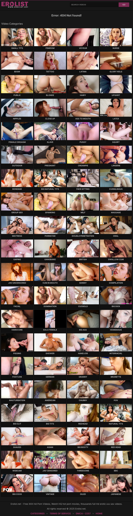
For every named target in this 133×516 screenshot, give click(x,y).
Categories (38, 513)
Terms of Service (60, 513)
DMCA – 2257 (83, 513)
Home (99, 513)
